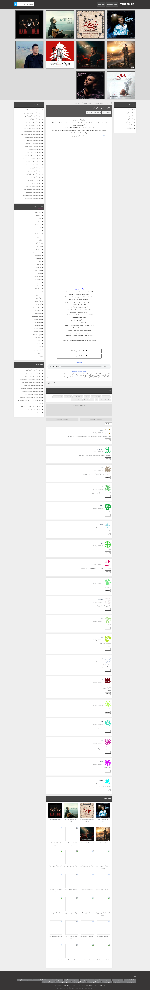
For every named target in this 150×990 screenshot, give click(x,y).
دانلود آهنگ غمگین (25, 980)
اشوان (40, 218)
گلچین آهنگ (130, 128)
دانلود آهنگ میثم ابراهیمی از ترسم (33, 110)
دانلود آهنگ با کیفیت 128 (78, 351)
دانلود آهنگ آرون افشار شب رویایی (33, 155)
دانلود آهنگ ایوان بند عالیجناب (34, 183)
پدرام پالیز (39, 243)
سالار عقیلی (39, 273)
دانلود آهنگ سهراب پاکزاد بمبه (34, 186)
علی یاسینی (39, 295)
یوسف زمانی (39, 356)
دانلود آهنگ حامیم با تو (36, 119)
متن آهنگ (86, 399)
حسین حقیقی (38, 255)
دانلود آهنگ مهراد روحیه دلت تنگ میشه (31, 388)
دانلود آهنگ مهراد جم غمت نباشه (33, 177)
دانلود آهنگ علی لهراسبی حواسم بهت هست (31, 379)
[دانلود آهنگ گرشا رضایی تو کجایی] (60, 24)
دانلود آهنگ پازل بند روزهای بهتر (33, 394)
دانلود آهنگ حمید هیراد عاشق (34, 152)
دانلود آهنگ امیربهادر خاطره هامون (33, 385)
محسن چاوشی (38, 310)
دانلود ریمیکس (129, 122)
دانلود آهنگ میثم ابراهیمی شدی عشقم (32, 391)
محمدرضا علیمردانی (37, 316)
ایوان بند (39, 227)
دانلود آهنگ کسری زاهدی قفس (34, 125)
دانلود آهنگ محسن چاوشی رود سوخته (32, 113)
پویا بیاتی (39, 246)
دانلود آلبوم (130, 119)
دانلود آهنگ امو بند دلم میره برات (33, 146)
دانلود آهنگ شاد (56, 980)
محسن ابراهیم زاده (37, 307)
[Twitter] (48, 383)
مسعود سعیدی (38, 328)
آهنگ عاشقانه (130, 980)
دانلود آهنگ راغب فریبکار (102, 108)
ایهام (40, 230)
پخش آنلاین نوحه (48, 982)
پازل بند (39, 240)
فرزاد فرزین (38, 301)
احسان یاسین (38, 212)
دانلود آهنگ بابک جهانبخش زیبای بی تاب (32, 158)
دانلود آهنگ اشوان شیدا (35, 168)
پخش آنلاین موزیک (96, 396)
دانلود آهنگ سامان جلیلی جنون (34, 140)
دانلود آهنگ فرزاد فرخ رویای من (33, 137)
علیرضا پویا (39, 282)
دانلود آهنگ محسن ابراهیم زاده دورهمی (31, 134)
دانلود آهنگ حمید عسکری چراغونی (33, 412)
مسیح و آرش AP (37, 334)
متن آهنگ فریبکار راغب (76, 399)
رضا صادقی (39, 267)
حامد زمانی (39, 249)
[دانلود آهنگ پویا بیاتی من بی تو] (29, 55)
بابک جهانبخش (38, 234)
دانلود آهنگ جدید (112, 4)
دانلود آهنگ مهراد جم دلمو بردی (34, 165)
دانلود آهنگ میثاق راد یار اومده (34, 161)
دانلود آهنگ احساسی (103, 980)
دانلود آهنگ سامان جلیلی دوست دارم (32, 195)
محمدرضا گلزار (38, 319)
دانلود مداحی (130, 113)
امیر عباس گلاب (38, 224)
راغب (78, 120)
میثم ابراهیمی (38, 350)
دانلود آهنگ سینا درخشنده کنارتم (33, 373)
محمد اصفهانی (38, 313)
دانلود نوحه (118, 982)
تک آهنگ (131, 125)
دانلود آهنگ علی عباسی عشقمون (33, 376)
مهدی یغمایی (39, 343)
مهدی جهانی (39, 340)
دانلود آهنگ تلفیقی (78, 396)
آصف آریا (39, 221)
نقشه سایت (101, 4)
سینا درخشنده (38, 276)
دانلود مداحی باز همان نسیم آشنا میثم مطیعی (30, 397)
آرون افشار (39, 215)
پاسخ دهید (107, 439)
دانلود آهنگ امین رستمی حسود (34, 122)
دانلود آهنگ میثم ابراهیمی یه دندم (33, 189)
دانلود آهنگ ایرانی (61, 988)
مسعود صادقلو (38, 331)
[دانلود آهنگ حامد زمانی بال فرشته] (121, 85)
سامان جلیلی (38, 270)
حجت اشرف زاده (37, 252)
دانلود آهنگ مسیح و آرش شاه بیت (33, 128)
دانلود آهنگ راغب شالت (35, 149)
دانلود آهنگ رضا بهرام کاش (35, 180)
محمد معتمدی (38, 325)
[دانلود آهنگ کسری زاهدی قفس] (90, 55)
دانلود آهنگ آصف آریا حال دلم (34, 143)
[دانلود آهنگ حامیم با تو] (29, 24)
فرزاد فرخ (39, 298)
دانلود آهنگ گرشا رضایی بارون (34, 370)
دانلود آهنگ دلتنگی (71, 980)
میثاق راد (39, 347)
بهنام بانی (39, 237)
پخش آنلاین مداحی (79, 982)
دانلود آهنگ (130, 110)
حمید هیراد (39, 258)
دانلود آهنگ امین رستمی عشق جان (33, 198)
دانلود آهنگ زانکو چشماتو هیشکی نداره (32, 382)
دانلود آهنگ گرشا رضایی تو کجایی (33, 116)
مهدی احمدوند (38, 337)
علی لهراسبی (38, 292)
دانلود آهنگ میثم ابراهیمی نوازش (33, 131)
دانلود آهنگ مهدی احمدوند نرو (34, 192)
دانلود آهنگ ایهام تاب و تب (35, 171)
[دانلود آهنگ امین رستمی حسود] (121, 55)
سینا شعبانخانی (38, 279)
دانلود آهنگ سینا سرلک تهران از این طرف (31, 406)
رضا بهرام (39, 264)
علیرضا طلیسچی (38, 285)
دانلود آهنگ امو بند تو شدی (35, 409)
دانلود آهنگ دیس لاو (57, 396)
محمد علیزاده (38, 322)
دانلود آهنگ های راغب (105, 399)
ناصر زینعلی (39, 353)
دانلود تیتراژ (130, 116)
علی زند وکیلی (38, 288)
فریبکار (91, 399)
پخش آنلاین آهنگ (106, 396)
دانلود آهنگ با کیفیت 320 (78, 356)
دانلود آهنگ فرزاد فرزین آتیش (34, 174)
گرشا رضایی (39, 304)
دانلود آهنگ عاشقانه (40, 980)
